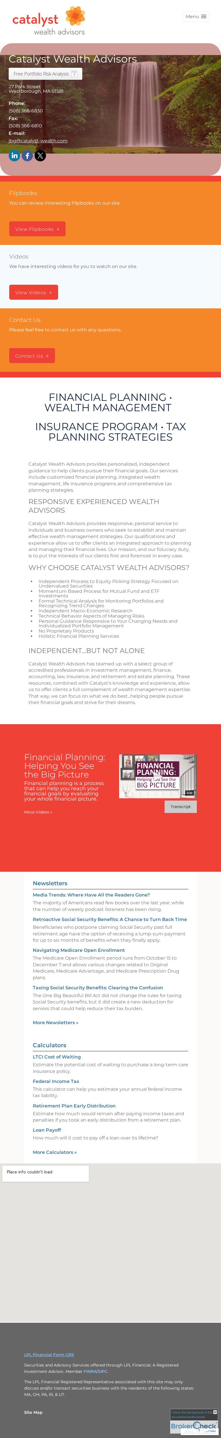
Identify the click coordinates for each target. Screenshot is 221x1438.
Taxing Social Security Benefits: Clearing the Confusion (98, 987)
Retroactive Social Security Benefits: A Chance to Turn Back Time (110, 919)
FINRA (90, 1371)
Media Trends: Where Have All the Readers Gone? (91, 895)
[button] (195, 17)
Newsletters (50, 883)
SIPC (102, 1371)
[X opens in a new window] (40, 156)
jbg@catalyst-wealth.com (38, 141)
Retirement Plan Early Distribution (74, 1106)
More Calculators (55, 1152)
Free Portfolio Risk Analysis (41, 74)
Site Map (33, 1412)
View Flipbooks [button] (34, 229)
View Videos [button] (30, 292)
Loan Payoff (47, 1130)
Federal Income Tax (56, 1081)
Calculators (49, 1045)
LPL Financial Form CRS (49, 1354)
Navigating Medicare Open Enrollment (79, 950)
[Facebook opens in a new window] (27, 156)
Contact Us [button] (29, 356)
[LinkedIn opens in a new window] (14, 156)
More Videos (38, 812)
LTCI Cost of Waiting (57, 1057)
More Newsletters (56, 1022)
